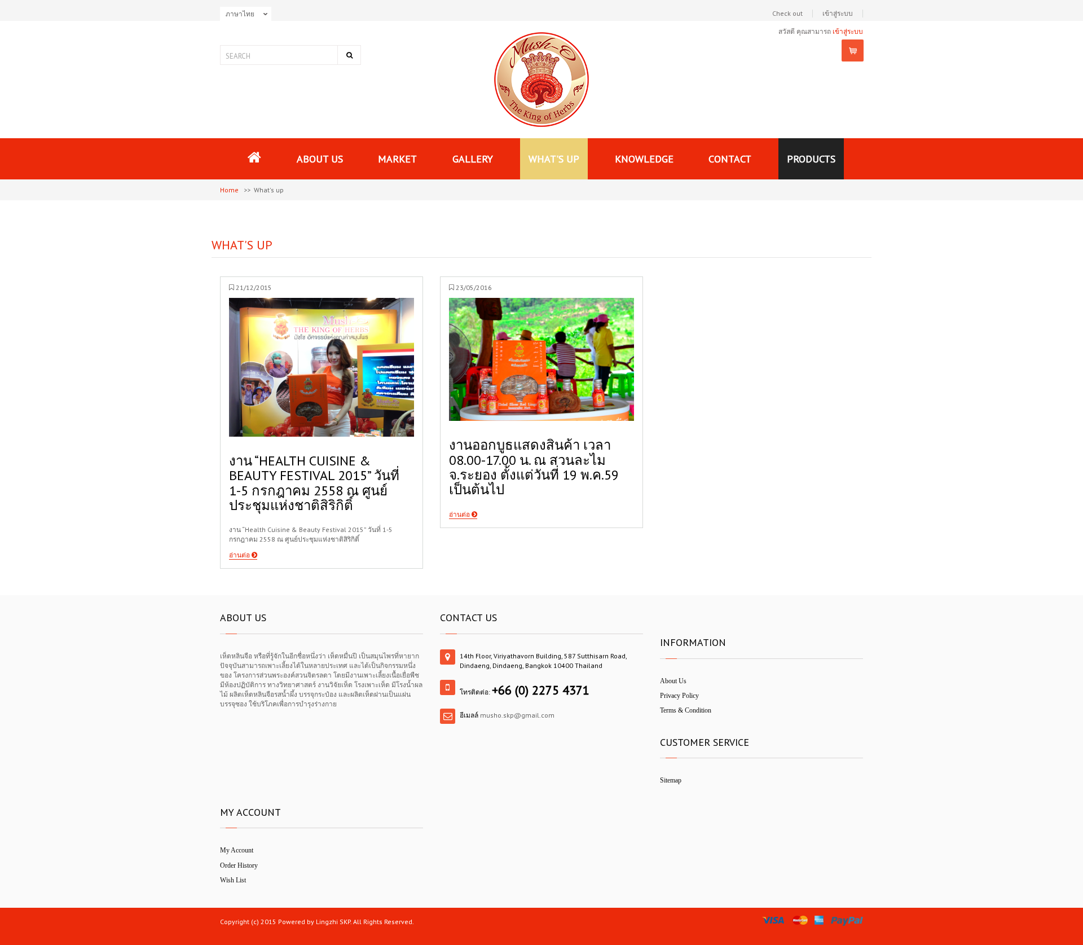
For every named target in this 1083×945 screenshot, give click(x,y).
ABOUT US (320, 158)
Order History (239, 865)
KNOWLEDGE (644, 158)
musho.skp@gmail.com (517, 715)
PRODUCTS (811, 158)
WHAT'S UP (554, 158)
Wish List (233, 880)
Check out (787, 13)
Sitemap (670, 780)
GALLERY (472, 158)
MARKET (397, 158)
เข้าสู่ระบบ (837, 13)
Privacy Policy (679, 696)
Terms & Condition (685, 710)
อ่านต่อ (240, 555)
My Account (236, 850)
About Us (673, 681)
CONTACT (729, 158)
